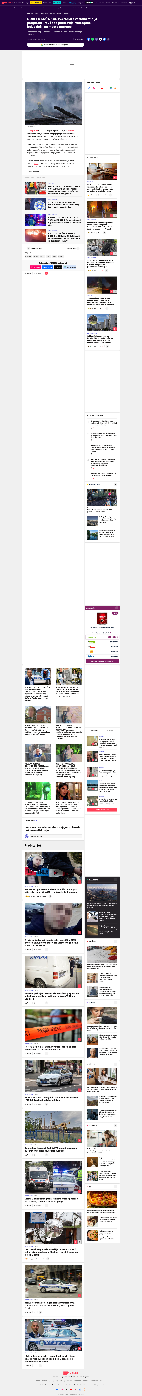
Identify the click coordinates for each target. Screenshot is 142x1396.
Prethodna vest (36, 248)
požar (36, 256)
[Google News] (111, 88)
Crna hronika (44, 13)
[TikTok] (106, 88)
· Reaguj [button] (92, 195)
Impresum (48, 1385)
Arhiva (90, 1385)
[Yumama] (94, 1381)
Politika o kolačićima (80, 1385)
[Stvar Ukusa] (103, 1381)
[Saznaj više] (115, 484)
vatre (36, 164)
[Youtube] (102, 88)
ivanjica (28, 256)
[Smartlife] (77, 1381)
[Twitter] (98, 88)
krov (54, 256)
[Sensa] (85, 1381)
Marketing (41, 1385)
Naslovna (30, 13)
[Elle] (51, 1381)
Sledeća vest (71, 248)
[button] (79, 39)
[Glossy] (62, 1381)
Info (36, 13)
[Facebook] (89, 88)
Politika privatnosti (98, 1385)
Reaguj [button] (29, 273)
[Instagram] (94, 88)
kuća (48, 256)
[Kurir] (38, 1381)
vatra (42, 256)
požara (71, 131)
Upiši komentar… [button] (37, 836)
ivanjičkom (33, 131)
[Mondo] (7, 3)
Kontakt (54, 1385)
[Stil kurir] (57, 1381)
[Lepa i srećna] (69, 1381)
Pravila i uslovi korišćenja (65, 1385)
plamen (61, 256)
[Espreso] (44, 1381)
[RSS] (115, 88)
